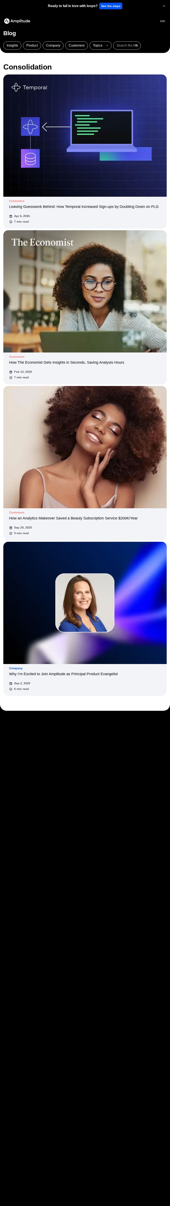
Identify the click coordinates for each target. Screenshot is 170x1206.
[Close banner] (164, 6)
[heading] (73, 6)
